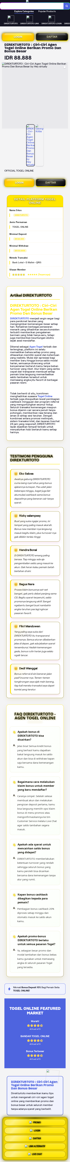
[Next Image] (65, 96)
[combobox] (32, 6)
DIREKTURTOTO (19, 318)
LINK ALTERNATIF (37, 1146)
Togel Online (45, 396)
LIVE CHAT (37, 1155)
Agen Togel (36, 346)
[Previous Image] (4, 96)
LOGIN (18, 36)
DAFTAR (52, 36)
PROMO (37, 1121)
